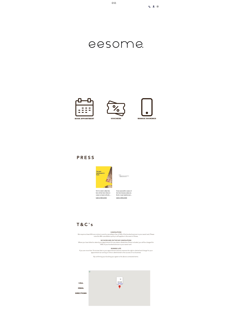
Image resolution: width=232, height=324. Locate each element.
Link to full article (101, 198)
